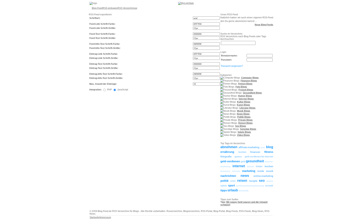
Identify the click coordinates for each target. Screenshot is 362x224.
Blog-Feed (97, 8)
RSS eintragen (110, 8)
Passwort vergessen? (232, 66)
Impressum (105, 217)
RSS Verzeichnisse (127, 8)
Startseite (94, 217)
